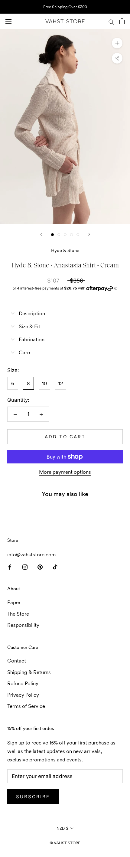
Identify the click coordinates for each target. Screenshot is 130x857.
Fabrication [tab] (31, 339)
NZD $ (62, 828)
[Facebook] (9, 566)
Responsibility (23, 625)
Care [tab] (24, 352)
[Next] (89, 234)
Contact (16, 660)
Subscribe (33, 797)
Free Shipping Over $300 (65, 6)
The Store (18, 613)
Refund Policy (22, 683)
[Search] (111, 21)
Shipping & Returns (29, 672)
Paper (14, 602)
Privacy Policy (23, 695)
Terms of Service (26, 706)
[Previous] (41, 234)
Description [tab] (32, 313)
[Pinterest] (40, 566)
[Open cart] (122, 21)
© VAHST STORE (65, 843)
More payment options (65, 472)
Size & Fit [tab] (29, 326)
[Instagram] (25, 566)
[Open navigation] (8, 21)
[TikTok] (55, 566)
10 (44, 383)
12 (60, 383)
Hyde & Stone (65, 250)
